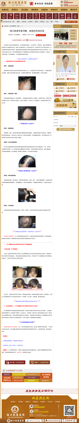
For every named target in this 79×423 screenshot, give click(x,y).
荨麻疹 (16, 17)
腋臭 (52, 21)
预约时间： (56, 122)
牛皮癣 (49, 17)
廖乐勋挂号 (45, 380)
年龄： (69, 116)
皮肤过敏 (24, 21)
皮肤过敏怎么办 (18, 377)
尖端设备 (44, 10)
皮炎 (30, 17)
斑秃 (13, 21)
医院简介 (15, 10)
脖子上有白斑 (31, 377)
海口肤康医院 (13, 26)
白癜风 (68, 17)
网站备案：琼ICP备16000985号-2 (36, 414)
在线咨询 (73, 30)
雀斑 (75, 17)
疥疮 (47, 21)
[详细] (66, 75)
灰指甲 (42, 17)
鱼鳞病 (62, 17)
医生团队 (24, 10)
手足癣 (56, 21)
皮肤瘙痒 (30, 21)
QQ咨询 (73, 33)
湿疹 (23, 17)
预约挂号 (73, 10)
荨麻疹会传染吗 (18, 380)
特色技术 (54, 10)
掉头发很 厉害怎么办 (7, 379)
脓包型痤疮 (31, 380)
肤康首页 (5, 10)
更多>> (76, 52)
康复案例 (34, 10)
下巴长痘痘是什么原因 (19, 374)
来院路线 (64, 10)
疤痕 (56, 17)
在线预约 (42, 401)
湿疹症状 (7, 374)
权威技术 (27, 401)
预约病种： (56, 125)
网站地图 (32, 417)
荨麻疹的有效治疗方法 (33, 374)
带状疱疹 (42, 21)
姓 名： (56, 116)
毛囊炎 (18, 21)
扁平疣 (36, 17)
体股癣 (36, 21)
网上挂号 (50, 401)
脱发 (10, 17)
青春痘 (4, 17)
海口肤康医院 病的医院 (46, 376)
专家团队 (20, 401)
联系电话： (56, 119)
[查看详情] (74, 47)
